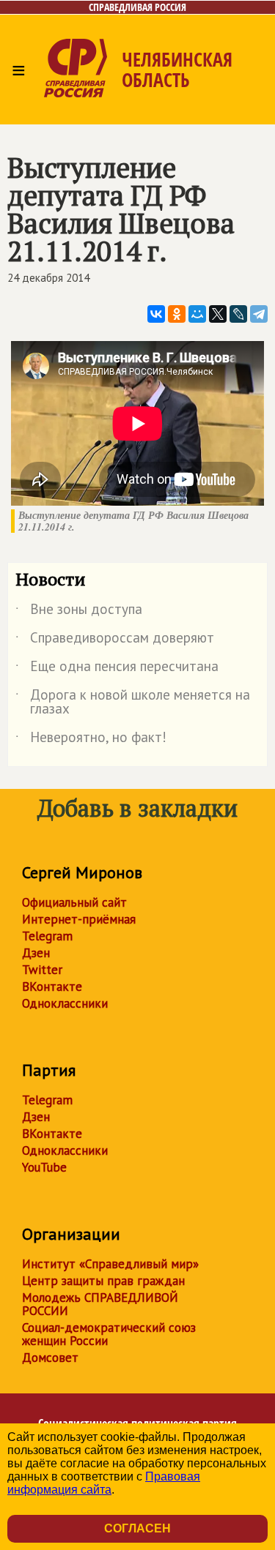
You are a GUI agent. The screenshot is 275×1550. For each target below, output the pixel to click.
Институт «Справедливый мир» (110, 1263)
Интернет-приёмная (79, 919)
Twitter (42, 969)
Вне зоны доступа (78, 611)
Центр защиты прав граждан (103, 1280)
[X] (218, 314)
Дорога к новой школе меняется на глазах (132, 702)
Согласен (137, 1528)
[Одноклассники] (177, 314)
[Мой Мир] (197, 314)
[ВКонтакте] (156, 314)
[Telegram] (259, 314)
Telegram (47, 936)
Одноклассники (65, 1003)
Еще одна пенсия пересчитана (117, 668)
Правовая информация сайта (103, 1483)
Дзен (36, 952)
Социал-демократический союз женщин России (109, 1334)
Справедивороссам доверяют (114, 640)
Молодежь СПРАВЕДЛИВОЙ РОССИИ (100, 1304)
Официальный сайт (74, 902)
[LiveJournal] (238, 314)
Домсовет (50, 1357)
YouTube (44, 1167)
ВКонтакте (52, 986)
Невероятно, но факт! (90, 739)
